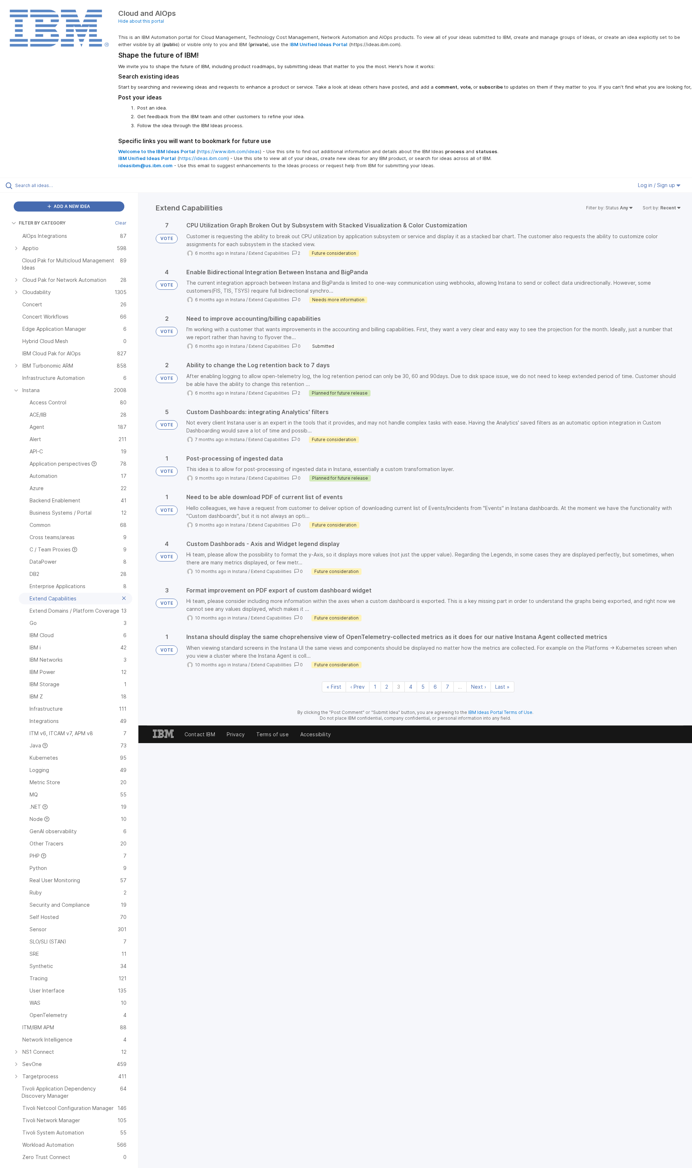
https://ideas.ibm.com (203, 158)
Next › (478, 687)
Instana (237, 253)
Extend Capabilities (269, 253)
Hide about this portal (141, 21)
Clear (121, 223)
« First (334, 687)
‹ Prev (357, 687)
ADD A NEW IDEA (71, 206)
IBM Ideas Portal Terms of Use (500, 712)
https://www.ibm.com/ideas (229, 151)
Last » (502, 687)
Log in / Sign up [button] (657, 185)
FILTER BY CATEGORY (42, 223)
